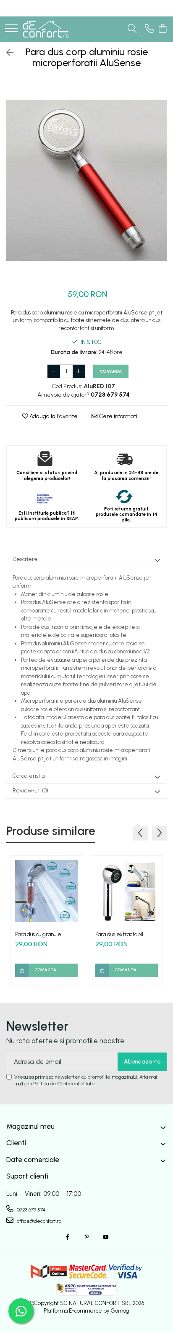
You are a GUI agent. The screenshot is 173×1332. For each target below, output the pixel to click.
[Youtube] (105, 1237)
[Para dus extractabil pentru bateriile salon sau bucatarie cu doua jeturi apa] (126, 891)
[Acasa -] (45, 29)
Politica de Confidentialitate (64, 1084)
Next (160, 189)
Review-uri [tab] (30, 790)
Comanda (111, 371)
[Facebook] (67, 1237)
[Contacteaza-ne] (149, 29)
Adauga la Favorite (53, 416)
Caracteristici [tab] (29, 776)
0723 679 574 (30, 1210)
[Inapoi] (6, 53)
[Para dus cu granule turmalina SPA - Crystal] (46, 891)
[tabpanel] (86, 180)
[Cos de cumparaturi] (162, 29)
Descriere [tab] (25, 559)
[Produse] (11, 28)
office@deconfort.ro (38, 1221)
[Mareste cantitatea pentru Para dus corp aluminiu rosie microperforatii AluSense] (79, 371)
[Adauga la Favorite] (71, 866)
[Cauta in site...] (132, 29)
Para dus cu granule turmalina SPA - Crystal (43, 934)
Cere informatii (118, 416)
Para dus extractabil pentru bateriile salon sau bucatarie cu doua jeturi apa (126, 934)
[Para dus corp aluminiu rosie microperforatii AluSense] (86, 180)
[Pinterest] (86, 1237)
